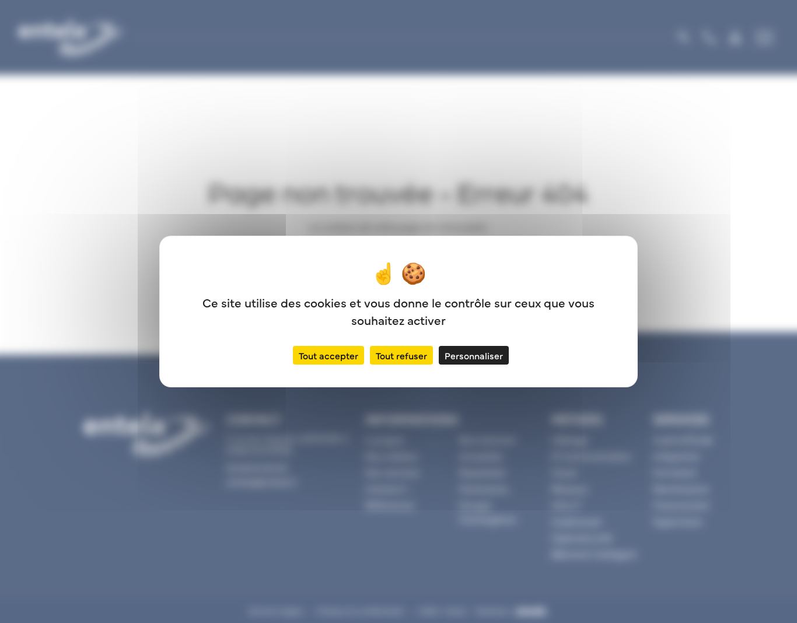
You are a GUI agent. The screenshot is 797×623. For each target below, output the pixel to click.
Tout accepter (328, 355)
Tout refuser (401, 355)
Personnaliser (474, 355)
